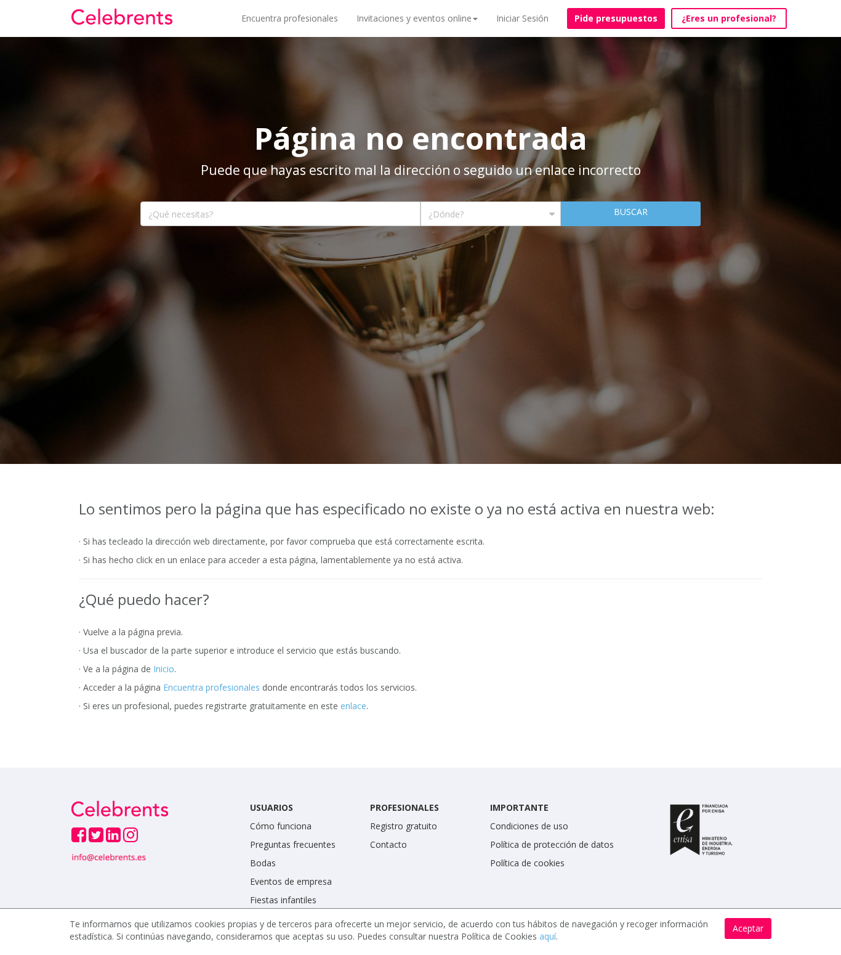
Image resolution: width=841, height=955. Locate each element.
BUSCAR (631, 211)
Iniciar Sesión (522, 18)
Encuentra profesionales (289, 18)
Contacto (388, 844)
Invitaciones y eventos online (414, 18)
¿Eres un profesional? (729, 18)
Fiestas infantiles (283, 900)
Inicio (163, 669)
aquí (547, 936)
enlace (353, 706)
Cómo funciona (281, 826)
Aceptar (748, 928)
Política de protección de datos (552, 844)
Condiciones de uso (529, 826)
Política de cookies (527, 863)
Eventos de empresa (291, 881)
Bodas (263, 863)
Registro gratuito (403, 826)
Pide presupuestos (616, 18)
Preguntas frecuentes (293, 844)
